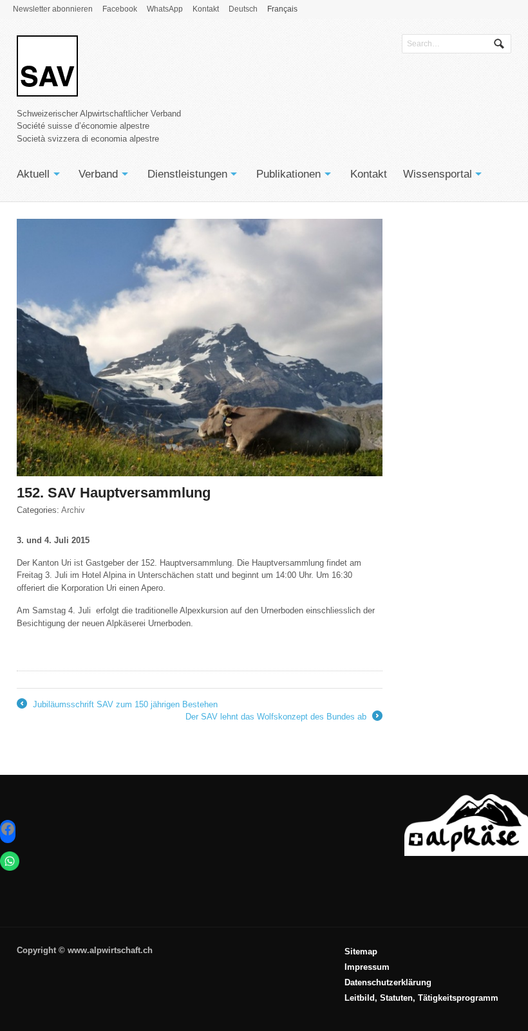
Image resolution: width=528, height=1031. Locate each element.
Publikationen (288, 174)
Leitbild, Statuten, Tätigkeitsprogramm (421, 998)
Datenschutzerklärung (387, 982)
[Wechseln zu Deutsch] (421, 1008)
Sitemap (360, 951)
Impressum (367, 967)
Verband (98, 174)
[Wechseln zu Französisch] (421, 1012)
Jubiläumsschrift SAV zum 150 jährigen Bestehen (117, 705)
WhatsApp (165, 9)
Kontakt (206, 9)
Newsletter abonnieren (53, 9)
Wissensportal (437, 174)
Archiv (73, 510)
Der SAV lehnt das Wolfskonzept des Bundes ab (283, 717)
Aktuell (33, 174)
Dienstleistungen (187, 174)
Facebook (119, 9)
